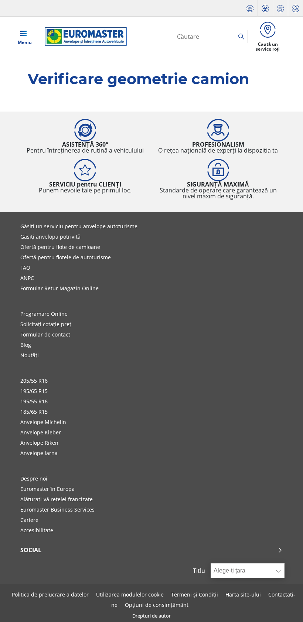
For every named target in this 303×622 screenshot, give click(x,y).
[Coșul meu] (295, 8)
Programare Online (44, 313)
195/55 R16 (34, 401)
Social (30, 550)
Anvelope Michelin (43, 422)
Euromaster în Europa (47, 488)
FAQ (25, 267)
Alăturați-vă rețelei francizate (56, 499)
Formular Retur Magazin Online (59, 288)
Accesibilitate (36, 530)
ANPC (27, 277)
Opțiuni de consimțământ (156, 604)
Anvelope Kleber (40, 432)
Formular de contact (45, 334)
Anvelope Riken (39, 442)
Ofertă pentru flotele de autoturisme (65, 257)
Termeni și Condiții (194, 594)
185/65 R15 (34, 411)
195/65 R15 (34, 390)
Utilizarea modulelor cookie (130, 594)
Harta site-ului (243, 594)
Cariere (29, 519)
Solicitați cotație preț (45, 324)
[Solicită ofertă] (280, 8)
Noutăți (29, 355)
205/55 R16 (34, 380)
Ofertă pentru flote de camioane (60, 246)
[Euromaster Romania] (83, 36)
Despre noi (33, 478)
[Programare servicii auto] (250, 8)
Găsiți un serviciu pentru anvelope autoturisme (78, 226)
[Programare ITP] (265, 8)
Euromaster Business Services (57, 509)
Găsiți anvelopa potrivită (50, 236)
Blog (25, 344)
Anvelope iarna (39, 453)
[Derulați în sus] (283, 606)
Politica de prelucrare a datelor (50, 594)
